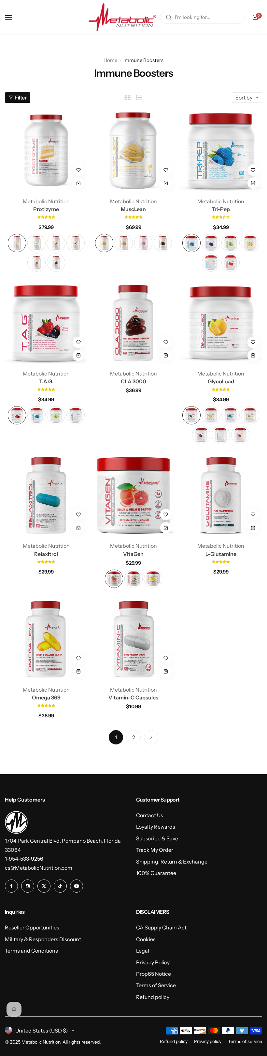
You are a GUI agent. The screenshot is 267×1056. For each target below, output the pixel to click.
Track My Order (154, 850)
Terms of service (245, 1041)
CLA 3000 (133, 381)
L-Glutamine (220, 554)
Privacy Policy (153, 962)
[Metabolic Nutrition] (122, 17)
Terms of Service (156, 985)
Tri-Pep (221, 209)
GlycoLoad (221, 381)
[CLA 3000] (133, 323)
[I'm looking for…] (169, 17)
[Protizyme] (46, 150)
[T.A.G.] (46, 323)
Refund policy (152, 997)
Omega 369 (46, 697)
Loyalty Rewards (155, 826)
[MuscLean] (133, 150)
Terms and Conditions (31, 950)
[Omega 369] (46, 639)
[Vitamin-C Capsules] (133, 639)
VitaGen (133, 554)
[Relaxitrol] (46, 495)
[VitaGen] (133, 495)
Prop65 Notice (153, 974)
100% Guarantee (156, 873)
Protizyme (46, 209)
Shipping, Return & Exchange (171, 861)
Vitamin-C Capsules (133, 697)
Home (110, 60)
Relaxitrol (46, 554)
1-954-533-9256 (24, 858)
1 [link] (116, 737)
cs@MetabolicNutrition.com (38, 868)
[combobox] (202, 17)
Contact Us (149, 815)
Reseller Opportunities (32, 927)
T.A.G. (46, 381)
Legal (142, 950)
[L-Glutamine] (221, 495)
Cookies (146, 939)
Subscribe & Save (157, 838)
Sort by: (244, 97)
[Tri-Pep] (221, 150)
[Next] (151, 737)
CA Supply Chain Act (161, 927)
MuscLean (133, 209)
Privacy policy (207, 1041)
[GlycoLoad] (221, 323)
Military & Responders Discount (43, 939)
